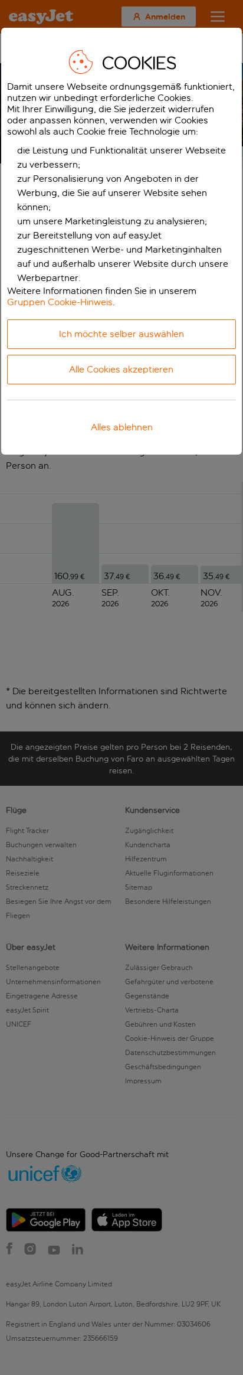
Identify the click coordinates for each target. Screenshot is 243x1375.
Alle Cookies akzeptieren (121, 369)
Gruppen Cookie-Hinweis (60, 302)
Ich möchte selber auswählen (121, 333)
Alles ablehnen (122, 427)
